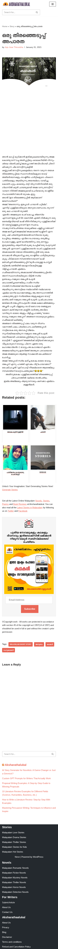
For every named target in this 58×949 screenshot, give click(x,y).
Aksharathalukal (15, 764)
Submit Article (8, 902)
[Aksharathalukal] (16, 4)
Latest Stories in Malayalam (30, 507)
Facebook (22, 511)
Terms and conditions (12, 942)
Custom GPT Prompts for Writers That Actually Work (26, 778)
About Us (6, 907)
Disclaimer (7, 937)
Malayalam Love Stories (13, 832)
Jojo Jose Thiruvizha (14, 47)
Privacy (5, 927)
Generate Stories (10, 489)
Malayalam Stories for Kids (14, 847)
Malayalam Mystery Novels (14, 877)
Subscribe (29, 609)
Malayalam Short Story (20, 644)
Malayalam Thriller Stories (14, 842)
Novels (38, 501)
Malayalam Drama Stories (14, 837)
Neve (17, 857)
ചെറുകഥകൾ (9, 650)
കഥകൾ (50, 644)
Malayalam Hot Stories (12, 852)
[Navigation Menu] (52, 4)
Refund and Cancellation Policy (16, 946)
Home (4, 26)
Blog (4, 932)
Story (12, 26)
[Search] (37, 12)
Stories (46, 501)
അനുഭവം (39, 644)
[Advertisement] (29, 125)
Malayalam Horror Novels (14, 887)
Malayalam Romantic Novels (15, 868)
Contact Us (7, 912)
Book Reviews (20, 504)
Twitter (11, 511)
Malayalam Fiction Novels (14, 873)
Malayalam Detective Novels (15, 892)
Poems (5, 504)
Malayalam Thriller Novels (14, 882)
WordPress (38, 857)
